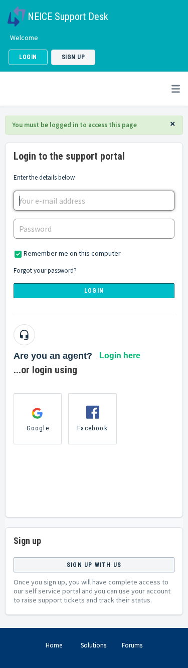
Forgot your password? (45, 270)
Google (38, 428)
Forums (132, 645)
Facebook (92, 428)
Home (54, 645)
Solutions (93, 645)
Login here (119, 355)
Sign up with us (94, 564)
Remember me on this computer (72, 253)
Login (94, 290)
